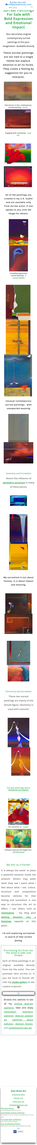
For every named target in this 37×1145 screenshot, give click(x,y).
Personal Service (7, 1108)
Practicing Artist (18, 1094)
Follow (20, 1131)
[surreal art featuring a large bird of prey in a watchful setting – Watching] (18, 681)
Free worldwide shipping (10, 1124)
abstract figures (24, 1023)
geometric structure (14, 482)
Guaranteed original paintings (13, 1113)
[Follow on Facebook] (15, 1131)
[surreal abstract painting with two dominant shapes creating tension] (18, 320)
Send (29, 1075)
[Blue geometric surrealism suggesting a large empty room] (18, 505)
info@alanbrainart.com (18, 1105)
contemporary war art (20, 1027)
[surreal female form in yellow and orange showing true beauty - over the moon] (20, 775)
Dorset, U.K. (18, 1098)
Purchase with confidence (11, 1119)
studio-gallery (19, 982)
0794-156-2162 (19, 2)
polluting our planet (18, 789)
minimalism (7, 912)
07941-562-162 (18, 1101)
